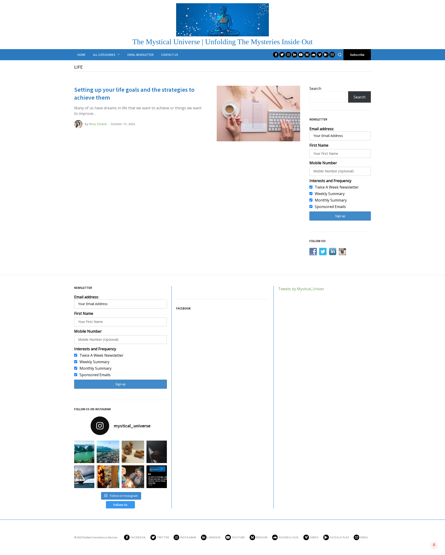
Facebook (138, 537)
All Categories (104, 55)
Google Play (339, 537)
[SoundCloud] (313, 54)
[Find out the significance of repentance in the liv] (157, 452)
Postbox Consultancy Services (100, 537)
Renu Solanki (98, 124)
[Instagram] (288, 54)
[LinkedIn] (294, 54)
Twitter (163, 537)
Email (364, 537)
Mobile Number (323, 162)
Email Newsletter (140, 55)
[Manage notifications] (434, 545)
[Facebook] (276, 54)
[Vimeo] (319, 54)
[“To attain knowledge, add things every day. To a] (157, 476)
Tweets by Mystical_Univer (301, 288)
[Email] (332, 54)
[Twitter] (282, 54)
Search (315, 88)
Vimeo (314, 537)
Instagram (188, 537)
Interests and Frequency (330, 180)
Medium (261, 537)
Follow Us (120, 505)
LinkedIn (214, 537)
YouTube (238, 537)
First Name (318, 145)
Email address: (321, 128)
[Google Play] (326, 54)
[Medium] (307, 54)
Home (81, 55)
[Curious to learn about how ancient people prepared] (83, 476)
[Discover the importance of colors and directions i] (108, 476)
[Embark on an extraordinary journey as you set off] (83, 452)
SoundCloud (289, 537)
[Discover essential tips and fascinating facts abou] (108, 452)
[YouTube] (301, 54)
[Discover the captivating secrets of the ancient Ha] (133, 452)
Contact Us (169, 55)
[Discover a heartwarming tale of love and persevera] (133, 476)
